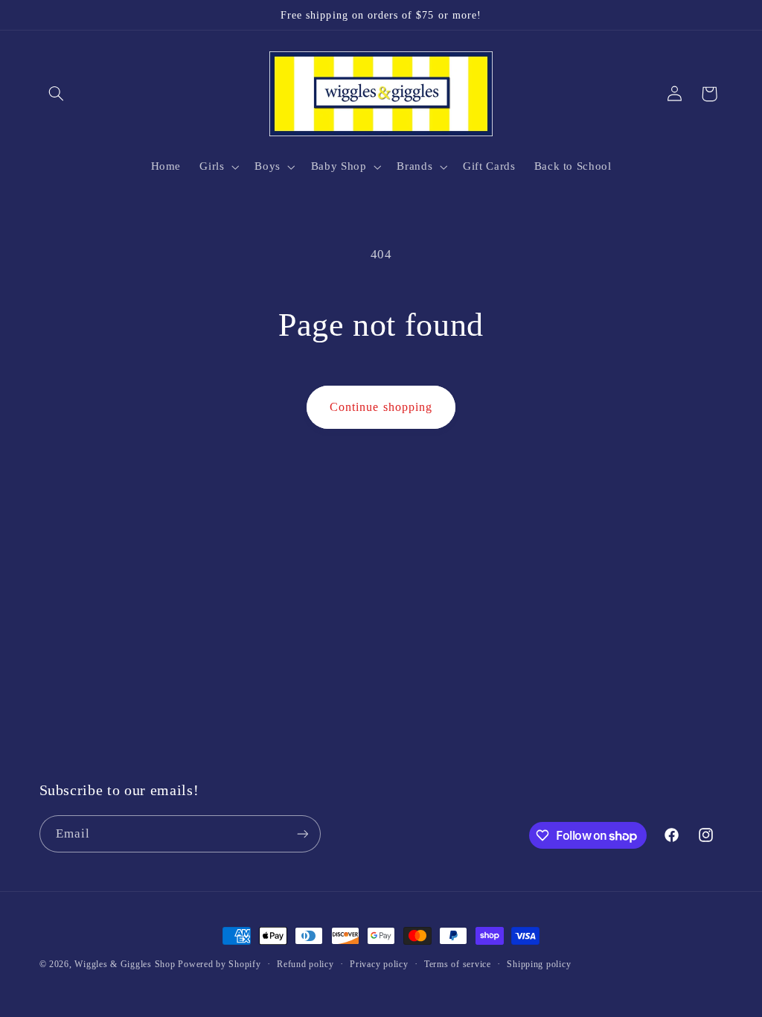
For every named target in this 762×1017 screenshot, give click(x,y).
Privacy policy (379, 964)
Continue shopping (381, 407)
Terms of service (457, 964)
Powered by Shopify (219, 964)
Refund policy (305, 964)
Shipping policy (539, 964)
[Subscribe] (302, 833)
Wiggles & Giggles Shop (124, 964)
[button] (56, 94)
